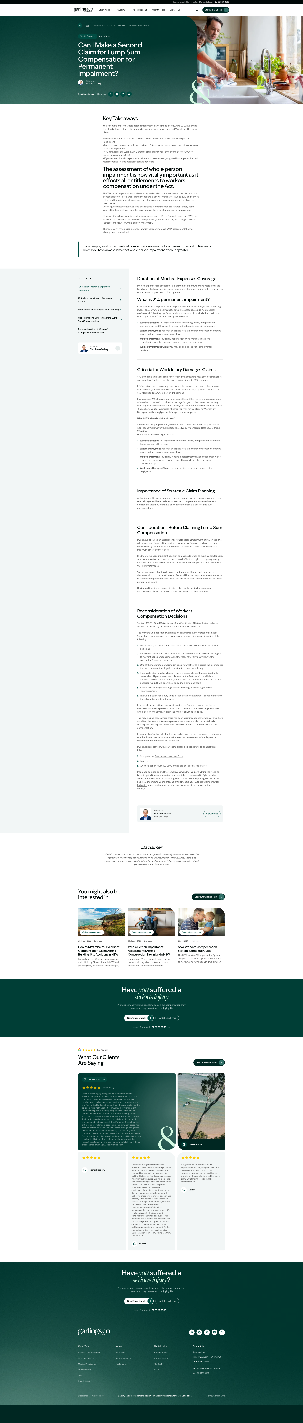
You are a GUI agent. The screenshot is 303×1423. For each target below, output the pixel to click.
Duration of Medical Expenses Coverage (94, 288)
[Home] (80, 25)
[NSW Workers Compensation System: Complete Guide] (201, 937)
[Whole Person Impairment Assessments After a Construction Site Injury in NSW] (151, 937)
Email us (144, 761)
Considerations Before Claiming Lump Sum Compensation (98, 319)
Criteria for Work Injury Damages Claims (95, 300)
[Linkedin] (214, 1332)
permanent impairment (134, 197)
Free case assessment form (169, 756)
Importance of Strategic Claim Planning (98, 309)
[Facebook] (199, 1332)
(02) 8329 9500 (164, 766)
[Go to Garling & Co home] (83, 10)
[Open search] (197, 10)
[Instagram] (207, 1332)
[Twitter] (222, 1332)
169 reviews (103, 1050)
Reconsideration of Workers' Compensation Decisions (93, 331)
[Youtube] (192, 1332)
